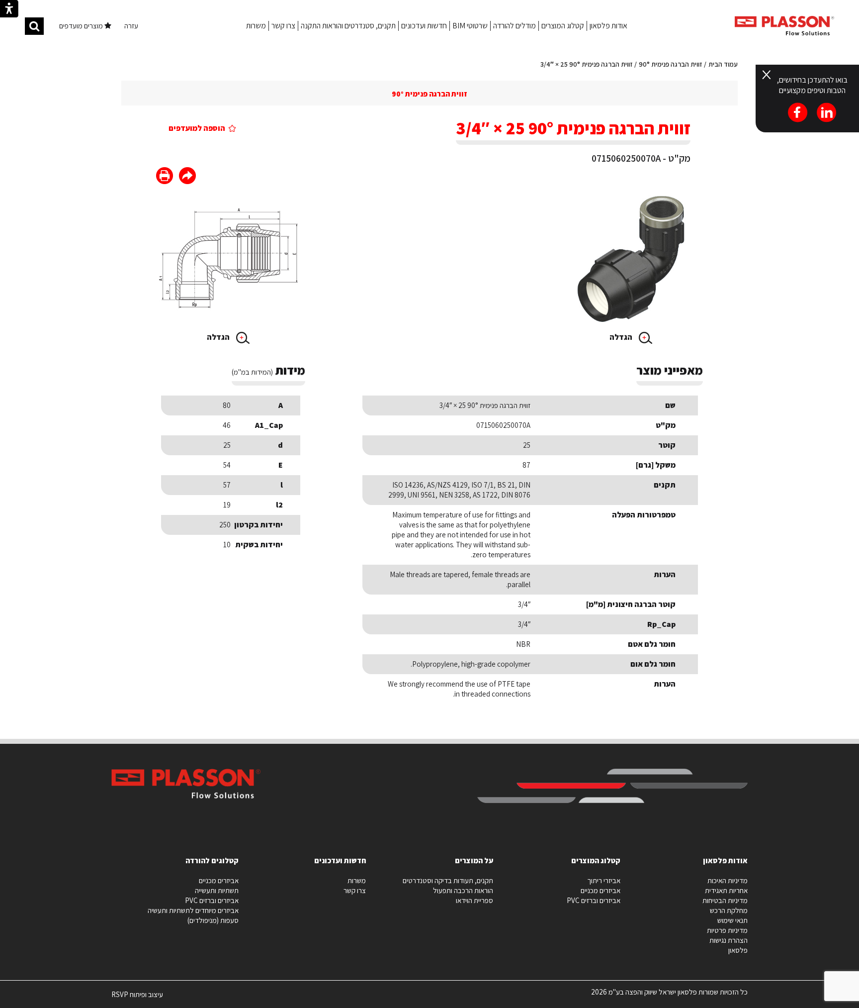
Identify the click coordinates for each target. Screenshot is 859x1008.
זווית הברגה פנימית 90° (670, 64)
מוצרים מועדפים (81, 25)
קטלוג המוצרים (562, 25)
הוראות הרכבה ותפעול (463, 890)
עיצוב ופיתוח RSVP (137, 998)
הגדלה (621, 337)
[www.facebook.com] (187, 177)
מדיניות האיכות (727, 880)
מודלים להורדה (514, 25)
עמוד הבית (723, 64)
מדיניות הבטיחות (725, 900)
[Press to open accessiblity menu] (9, 10)
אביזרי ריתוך (603, 880)
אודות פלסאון (608, 25)
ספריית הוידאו (474, 900)
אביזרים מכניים (600, 890)
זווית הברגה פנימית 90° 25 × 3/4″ (586, 64)
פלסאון (738, 950)
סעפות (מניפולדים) (213, 920)
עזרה (131, 25)
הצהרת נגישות (728, 940)
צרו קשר (283, 25)
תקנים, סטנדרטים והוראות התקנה (348, 25)
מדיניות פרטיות (727, 930)
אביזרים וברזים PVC (593, 900)
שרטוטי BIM (470, 25)
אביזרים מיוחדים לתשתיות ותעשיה (193, 910)
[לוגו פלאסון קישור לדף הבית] (784, 25)
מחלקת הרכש (729, 910)
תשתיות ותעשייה (217, 890)
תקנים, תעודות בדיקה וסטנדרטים (448, 880)
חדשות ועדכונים (424, 25)
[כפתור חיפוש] (34, 26)
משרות (256, 25)
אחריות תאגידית (726, 890)
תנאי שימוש (732, 920)
